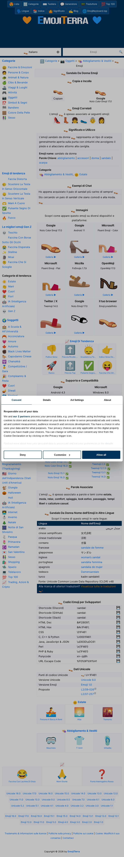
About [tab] (107, 400)
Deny (23, 454)
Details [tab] (47, 400)
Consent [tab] (16, 400)
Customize (60, 454)
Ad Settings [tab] (77, 400)
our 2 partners (21, 416)
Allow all (101, 454)
